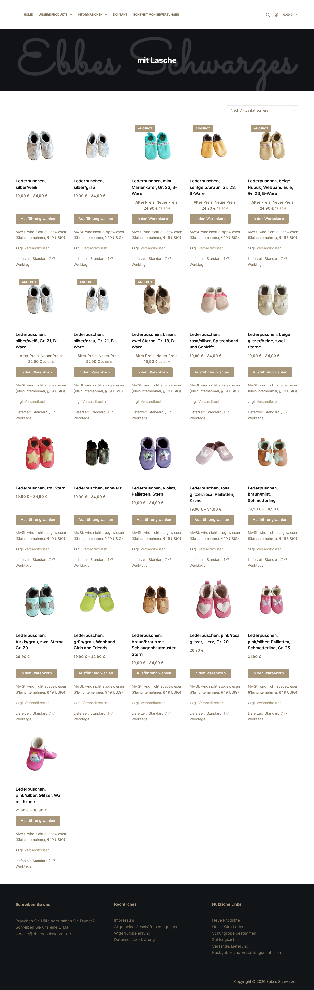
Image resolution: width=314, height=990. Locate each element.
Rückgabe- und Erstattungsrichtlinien (246, 952)
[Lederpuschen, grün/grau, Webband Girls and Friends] (99, 601)
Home (28, 14)
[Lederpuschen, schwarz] (99, 453)
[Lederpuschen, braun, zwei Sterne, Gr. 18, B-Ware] (157, 300)
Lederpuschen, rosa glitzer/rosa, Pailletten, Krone (212, 494)
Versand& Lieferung (230, 946)
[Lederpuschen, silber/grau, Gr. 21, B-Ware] (99, 300)
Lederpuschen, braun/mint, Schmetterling (263, 494)
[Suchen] (268, 15)
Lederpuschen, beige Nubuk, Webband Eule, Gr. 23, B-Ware (270, 187)
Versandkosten (37, 248)
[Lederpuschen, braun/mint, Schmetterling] (273, 453)
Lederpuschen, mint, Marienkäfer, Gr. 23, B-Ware (154, 187)
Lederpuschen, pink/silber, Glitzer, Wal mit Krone (38, 795)
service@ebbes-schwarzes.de (43, 933)
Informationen (90, 14)
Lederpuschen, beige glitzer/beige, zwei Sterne (269, 340)
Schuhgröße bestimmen (234, 933)
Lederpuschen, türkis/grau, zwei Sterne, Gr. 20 (40, 641)
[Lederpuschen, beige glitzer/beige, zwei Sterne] (273, 300)
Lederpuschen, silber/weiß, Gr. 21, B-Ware (37, 340)
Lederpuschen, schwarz (98, 488)
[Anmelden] (276, 15)
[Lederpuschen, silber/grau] (99, 146)
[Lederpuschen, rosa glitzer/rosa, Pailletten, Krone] (215, 453)
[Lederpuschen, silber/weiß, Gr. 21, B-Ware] (41, 300)
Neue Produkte (226, 920)
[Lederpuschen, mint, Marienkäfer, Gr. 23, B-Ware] (157, 146)
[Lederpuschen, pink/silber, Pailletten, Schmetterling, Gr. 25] (273, 601)
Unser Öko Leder (228, 926)
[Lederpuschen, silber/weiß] (41, 146)
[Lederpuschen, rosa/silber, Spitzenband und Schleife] (215, 300)
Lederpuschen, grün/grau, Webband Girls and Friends (94, 641)
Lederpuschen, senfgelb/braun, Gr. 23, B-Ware (213, 187)
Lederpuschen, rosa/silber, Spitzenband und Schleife (214, 340)
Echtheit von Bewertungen (156, 14)
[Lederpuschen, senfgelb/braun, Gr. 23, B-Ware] (215, 146)
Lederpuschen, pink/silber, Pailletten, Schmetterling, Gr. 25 (269, 641)
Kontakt (120, 14)
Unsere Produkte (53, 14)
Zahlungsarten (225, 939)
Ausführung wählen (38, 218)
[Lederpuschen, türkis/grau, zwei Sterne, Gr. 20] (41, 601)
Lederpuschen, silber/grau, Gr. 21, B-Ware (95, 340)
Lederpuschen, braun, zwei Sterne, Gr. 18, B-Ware (154, 340)
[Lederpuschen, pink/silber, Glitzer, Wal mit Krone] (41, 754)
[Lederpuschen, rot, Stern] (41, 453)
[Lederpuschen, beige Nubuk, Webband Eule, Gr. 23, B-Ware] (273, 146)
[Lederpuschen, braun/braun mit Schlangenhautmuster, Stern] (157, 601)
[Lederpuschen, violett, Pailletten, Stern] (157, 453)
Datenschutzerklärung (134, 939)
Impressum (124, 920)
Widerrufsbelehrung (132, 933)
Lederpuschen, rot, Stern (40, 488)
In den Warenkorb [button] (152, 218)
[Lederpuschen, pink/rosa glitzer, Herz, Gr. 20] (215, 601)
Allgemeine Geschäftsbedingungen (146, 926)
